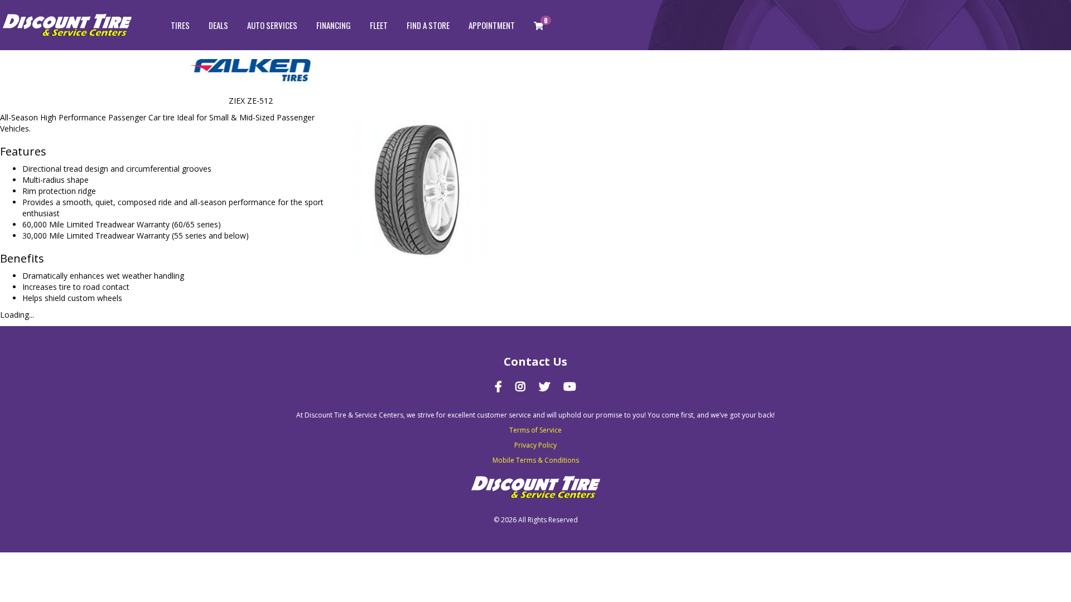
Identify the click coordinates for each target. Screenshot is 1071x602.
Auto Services (272, 25)
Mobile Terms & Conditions (536, 460)
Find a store (428, 25)
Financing (333, 25)
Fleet (379, 25)
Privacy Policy (535, 445)
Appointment (492, 25)
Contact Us (535, 361)
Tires (180, 25)
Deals (218, 25)
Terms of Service (535, 430)
